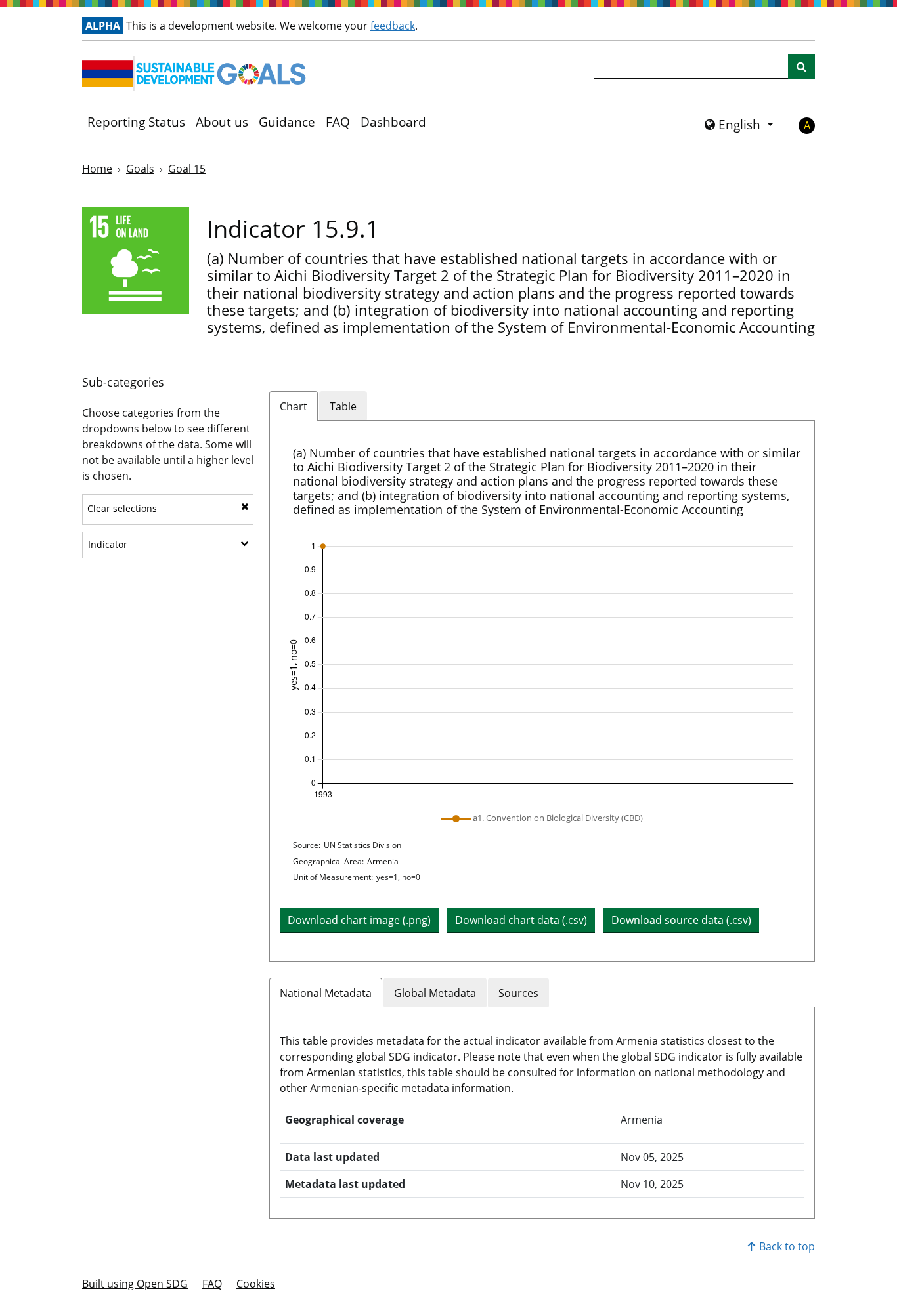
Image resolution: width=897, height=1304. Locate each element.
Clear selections (122, 508)
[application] (542, 670)
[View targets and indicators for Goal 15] (135, 260)
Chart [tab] (293, 406)
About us (222, 122)
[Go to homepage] (197, 74)
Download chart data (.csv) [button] (521, 920)
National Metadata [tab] (326, 993)
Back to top (787, 1246)
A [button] (807, 125)
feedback (392, 25)
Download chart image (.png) (359, 920)
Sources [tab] (518, 993)
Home (97, 168)
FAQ (338, 122)
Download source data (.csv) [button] (681, 920)
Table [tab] (343, 406)
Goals (140, 168)
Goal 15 (187, 168)
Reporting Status (136, 122)
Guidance (287, 122)
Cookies (255, 1283)
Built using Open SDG (135, 1283)
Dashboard (393, 122)
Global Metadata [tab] (435, 993)
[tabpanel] (542, 691)
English (739, 124)
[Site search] (801, 66)
